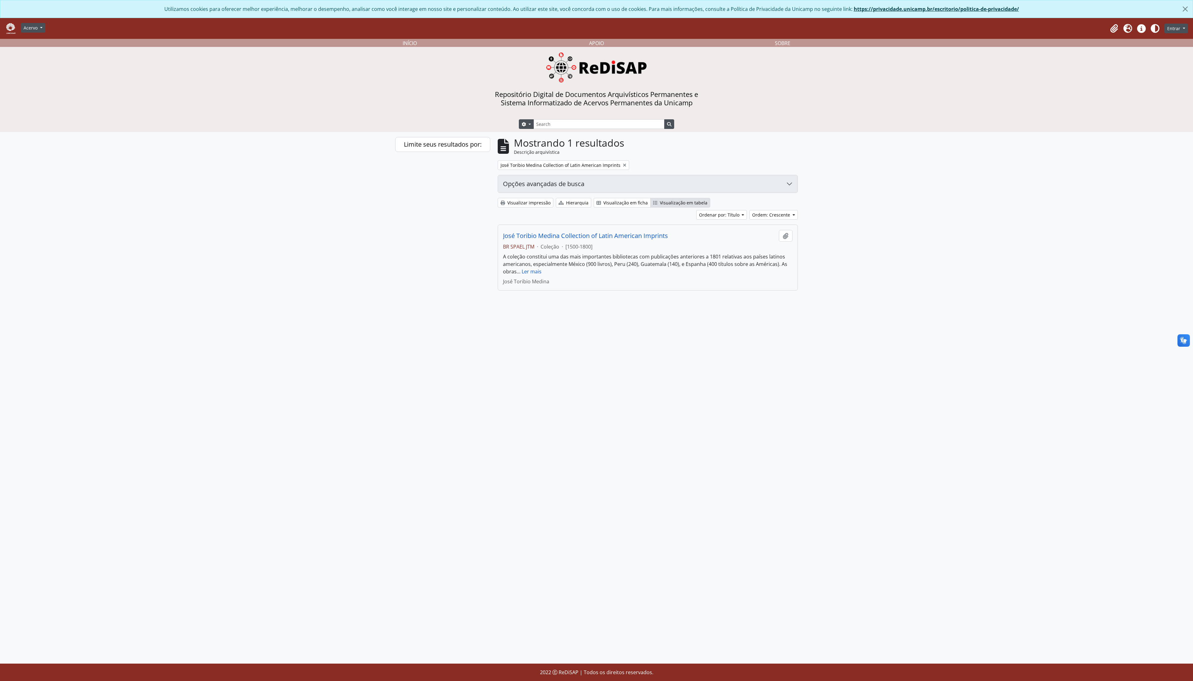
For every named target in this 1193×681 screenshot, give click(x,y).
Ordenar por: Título (720, 215)
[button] (1114, 28)
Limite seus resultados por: (443, 144)
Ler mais (532, 271)
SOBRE (782, 43)
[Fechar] (1185, 9)
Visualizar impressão (528, 203)
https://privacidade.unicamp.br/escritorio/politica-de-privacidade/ (936, 9)
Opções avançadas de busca (543, 184)
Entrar (1174, 28)
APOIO (596, 43)
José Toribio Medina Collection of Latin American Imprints (585, 236)
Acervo (31, 28)
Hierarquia (576, 203)
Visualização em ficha (625, 203)
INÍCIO (410, 43)
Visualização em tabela (683, 203)
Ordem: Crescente (771, 215)
